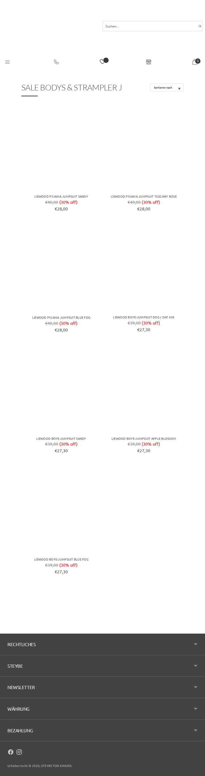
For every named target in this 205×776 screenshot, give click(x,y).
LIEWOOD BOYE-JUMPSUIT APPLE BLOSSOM (144, 438)
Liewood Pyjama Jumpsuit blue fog (61, 317)
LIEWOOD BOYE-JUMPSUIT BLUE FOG (61, 559)
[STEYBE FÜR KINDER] (50, 34)
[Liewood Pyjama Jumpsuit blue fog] (61, 268)
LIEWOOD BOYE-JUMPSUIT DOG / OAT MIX (143, 317)
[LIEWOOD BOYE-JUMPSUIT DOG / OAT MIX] (144, 267)
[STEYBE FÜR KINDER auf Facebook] (10, 753)
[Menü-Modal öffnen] (7, 62)
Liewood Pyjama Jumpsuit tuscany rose (144, 196)
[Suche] (199, 26)
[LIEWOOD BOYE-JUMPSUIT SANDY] (61, 389)
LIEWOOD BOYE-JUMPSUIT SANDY (61, 438)
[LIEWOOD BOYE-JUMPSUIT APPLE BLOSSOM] (144, 389)
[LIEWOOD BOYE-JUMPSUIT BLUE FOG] (61, 510)
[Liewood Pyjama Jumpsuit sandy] (61, 147)
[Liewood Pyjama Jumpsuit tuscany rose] (144, 147)
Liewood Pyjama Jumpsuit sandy (61, 196)
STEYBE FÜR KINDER (56, 765)
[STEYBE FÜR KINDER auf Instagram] (19, 753)
